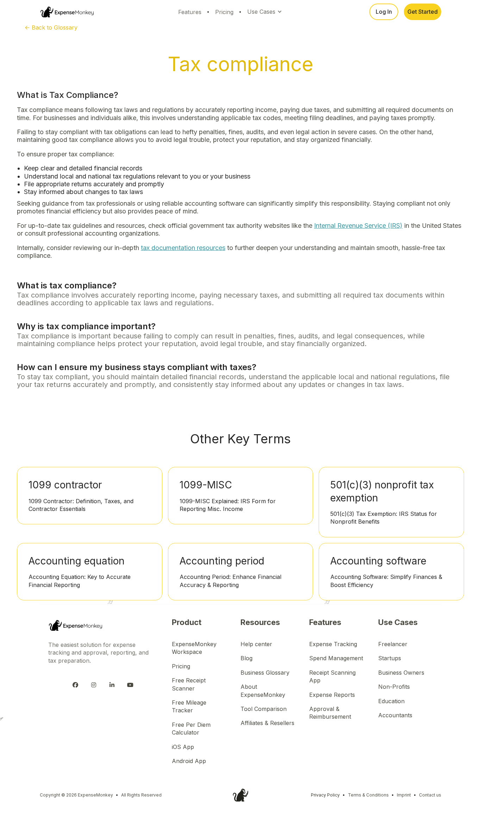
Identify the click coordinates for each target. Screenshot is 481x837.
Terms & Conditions (368, 795)
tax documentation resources (183, 247)
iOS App (183, 746)
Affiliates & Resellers (267, 722)
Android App (189, 760)
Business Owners (401, 672)
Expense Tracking (333, 644)
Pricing (224, 11)
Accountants (395, 715)
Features (189, 11)
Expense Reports (332, 694)
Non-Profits (394, 686)
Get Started (422, 11)
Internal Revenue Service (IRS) (358, 225)
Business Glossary (265, 672)
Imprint (404, 795)
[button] (265, 11)
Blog (246, 658)
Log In (384, 11)
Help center (256, 644)
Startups (389, 658)
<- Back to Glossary (51, 27)
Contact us (430, 795)
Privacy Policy (325, 795)
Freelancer (392, 644)
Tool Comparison (264, 708)
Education (391, 701)
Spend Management (336, 658)
